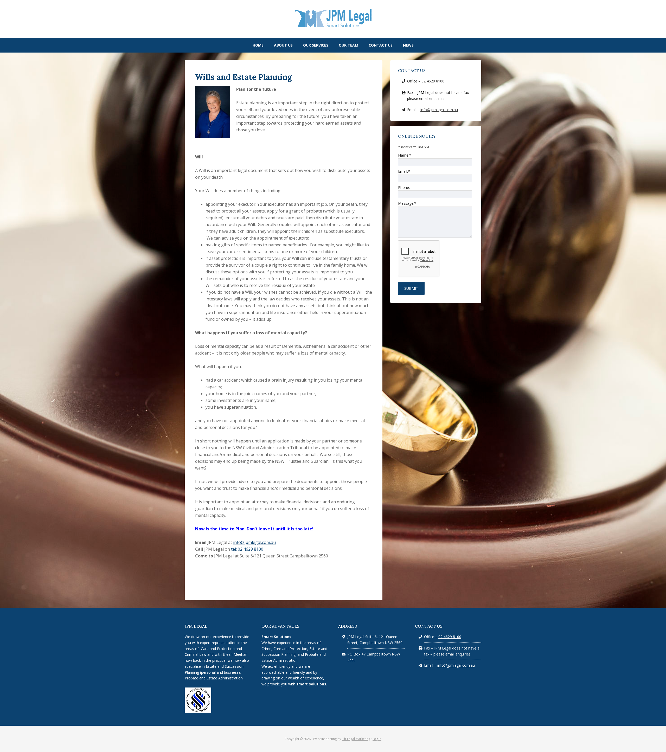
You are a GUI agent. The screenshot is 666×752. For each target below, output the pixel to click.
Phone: (404, 187)
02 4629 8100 (432, 81)
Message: (407, 203)
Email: (404, 171)
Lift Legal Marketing (356, 739)
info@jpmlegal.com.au (254, 542)
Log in (377, 739)
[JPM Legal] (333, 27)
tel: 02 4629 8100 (247, 549)
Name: (404, 155)
